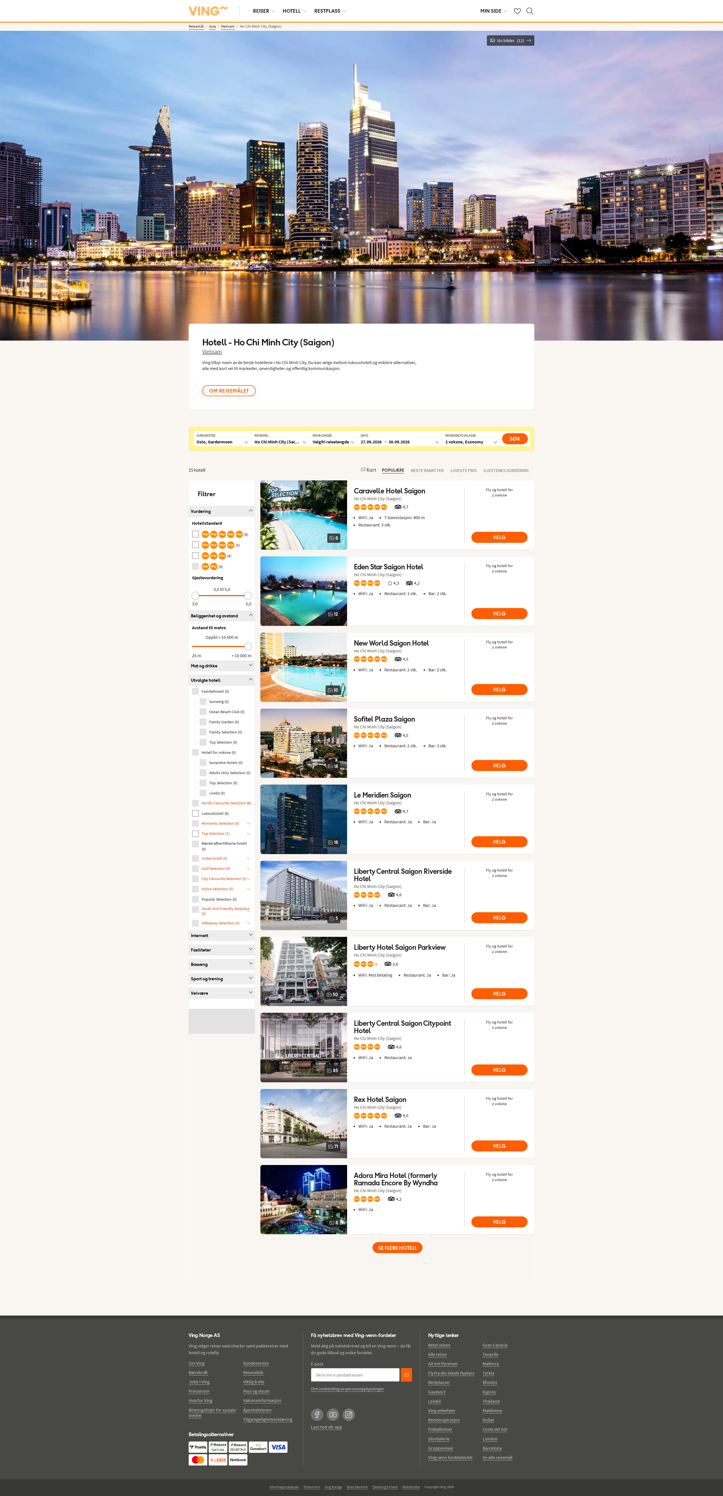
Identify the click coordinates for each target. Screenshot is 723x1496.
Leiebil (434, 1401)
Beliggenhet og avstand (214, 616)
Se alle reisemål (497, 1457)
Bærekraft (198, 1372)
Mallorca (491, 1363)
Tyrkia (488, 1373)
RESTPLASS (327, 11)
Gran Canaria (495, 1345)
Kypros (489, 1392)
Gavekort (436, 1392)
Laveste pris (463, 470)
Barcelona (492, 1448)
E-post (317, 1364)
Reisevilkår (253, 1372)
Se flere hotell (397, 1248)
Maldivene (492, 1410)
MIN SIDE (491, 11)
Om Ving (196, 1363)
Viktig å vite (253, 1381)
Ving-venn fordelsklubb (450, 1457)
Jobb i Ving (199, 1381)
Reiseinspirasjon (444, 1420)
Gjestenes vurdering (506, 470)
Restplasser (439, 1382)
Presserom (199, 1391)
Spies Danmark (357, 1487)
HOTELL (292, 11)
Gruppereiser (441, 1448)
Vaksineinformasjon (262, 1400)
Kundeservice (256, 1363)
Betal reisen (439, 1345)
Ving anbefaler (442, 1410)
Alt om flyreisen (443, 1363)
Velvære (199, 993)
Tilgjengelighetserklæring (267, 1419)
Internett (199, 935)
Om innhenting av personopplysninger (347, 1389)
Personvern (312, 1487)
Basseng (199, 964)
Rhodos (490, 1382)
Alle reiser (437, 1354)
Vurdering (201, 511)
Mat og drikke (204, 665)
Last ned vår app (326, 1427)
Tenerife (490, 1354)
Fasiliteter (201, 950)
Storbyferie (439, 1438)
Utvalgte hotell (206, 680)
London (490, 1438)
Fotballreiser (440, 1429)
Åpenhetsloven (257, 1410)
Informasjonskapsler (284, 1487)
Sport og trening (207, 978)
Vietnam (212, 351)
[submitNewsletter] (406, 1375)
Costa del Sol (495, 1429)
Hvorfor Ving (200, 1400)
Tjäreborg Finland (385, 1487)
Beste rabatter (427, 470)
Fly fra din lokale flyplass (451, 1373)
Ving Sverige (333, 1487)
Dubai (488, 1420)
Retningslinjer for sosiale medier (212, 1412)
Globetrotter (411, 1487)
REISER (261, 11)
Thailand (491, 1401)
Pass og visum (256, 1391)
